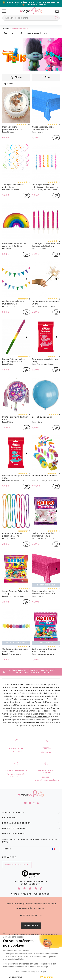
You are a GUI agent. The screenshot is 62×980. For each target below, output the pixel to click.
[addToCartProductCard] (56, 137)
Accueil (6, 28)
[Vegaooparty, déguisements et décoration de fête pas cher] (31, 8)
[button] (31, 849)
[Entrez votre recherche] (55, 18)
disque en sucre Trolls (37, 717)
